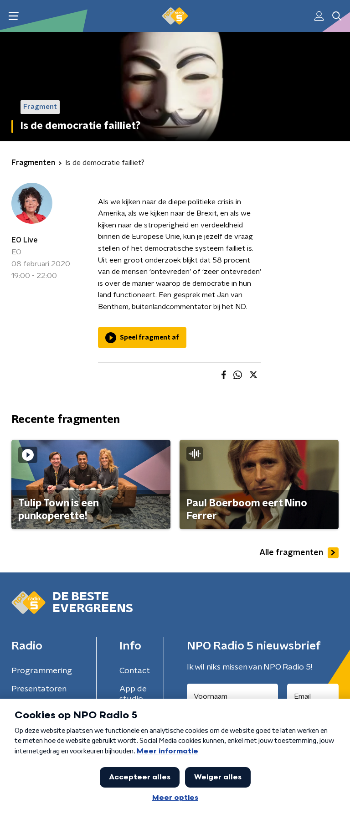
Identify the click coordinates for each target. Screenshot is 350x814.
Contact (134, 671)
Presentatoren (39, 689)
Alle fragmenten (291, 553)
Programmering (41, 671)
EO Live (24, 240)
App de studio (133, 694)
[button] (13, 16)
